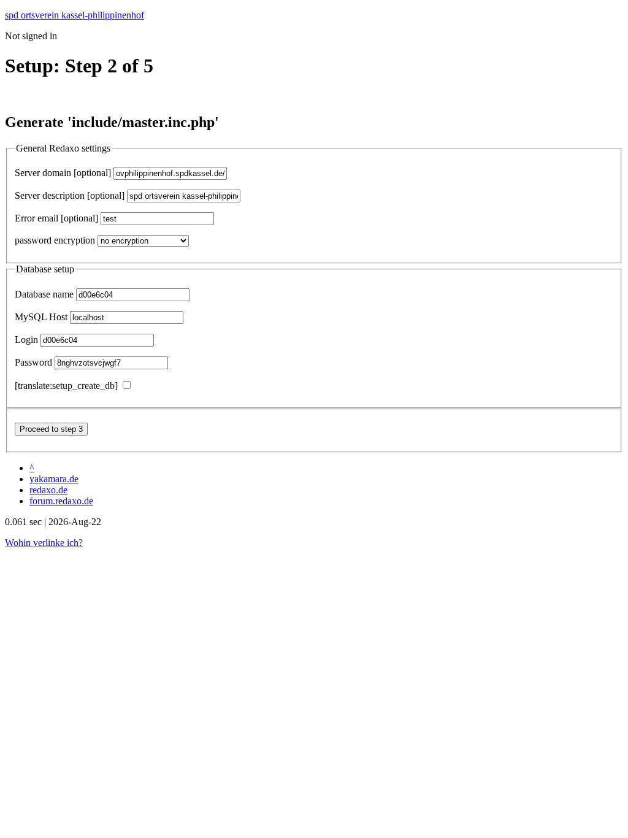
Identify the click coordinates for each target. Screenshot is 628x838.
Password (33, 362)
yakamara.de (53, 479)
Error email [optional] (56, 218)
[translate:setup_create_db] (66, 385)
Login (26, 339)
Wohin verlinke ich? (44, 542)
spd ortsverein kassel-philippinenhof (74, 15)
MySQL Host (41, 317)
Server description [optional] (69, 195)
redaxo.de (48, 490)
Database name (44, 294)
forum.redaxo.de (61, 501)
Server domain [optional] (63, 172)
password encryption (55, 240)
